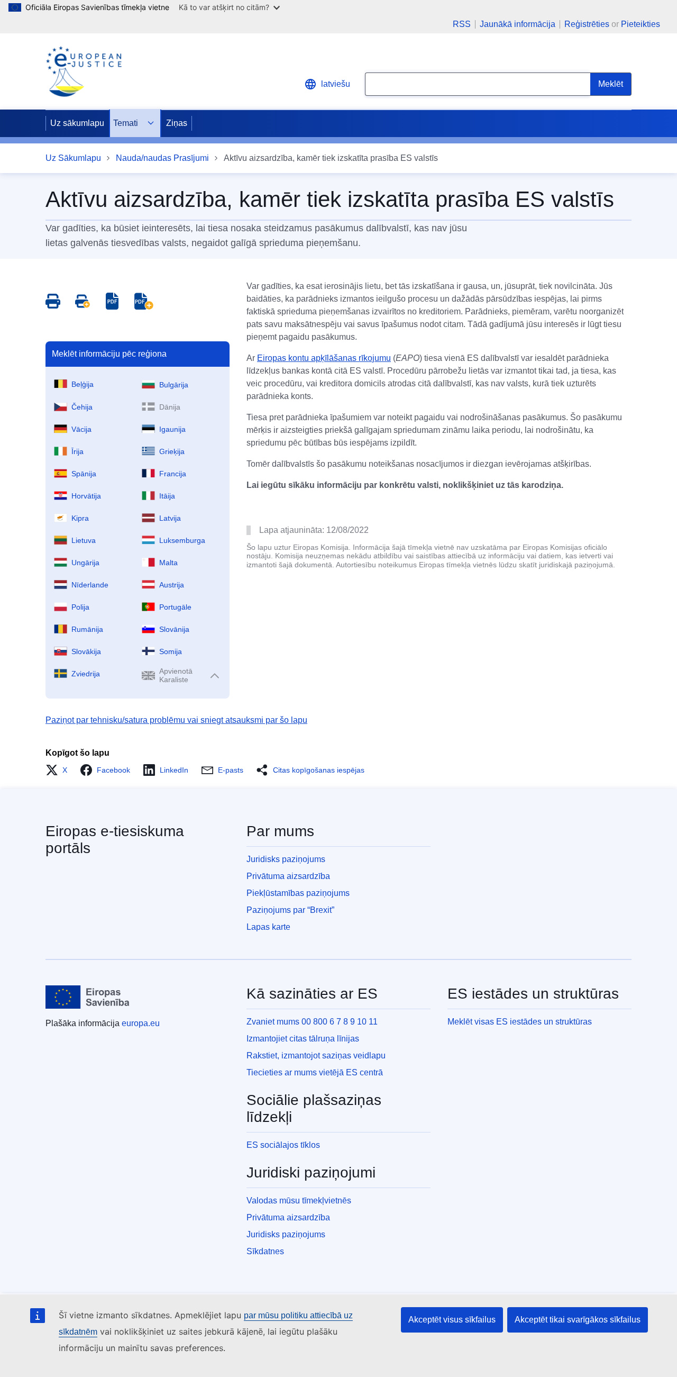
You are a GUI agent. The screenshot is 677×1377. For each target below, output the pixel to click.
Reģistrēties (586, 24)
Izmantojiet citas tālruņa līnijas (302, 1038)
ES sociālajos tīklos (283, 1144)
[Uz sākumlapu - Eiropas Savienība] (87, 997)
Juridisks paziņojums (285, 859)
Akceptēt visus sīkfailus (452, 1319)
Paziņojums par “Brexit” (290, 909)
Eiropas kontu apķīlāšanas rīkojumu (324, 358)
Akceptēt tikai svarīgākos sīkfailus (578, 1319)
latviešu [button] (335, 83)
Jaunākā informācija (517, 24)
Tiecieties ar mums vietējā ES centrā (314, 1072)
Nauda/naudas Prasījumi (162, 157)
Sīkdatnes (265, 1251)
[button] (59, 770)
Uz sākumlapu (77, 123)
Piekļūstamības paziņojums (298, 893)
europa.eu (141, 1023)
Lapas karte (268, 926)
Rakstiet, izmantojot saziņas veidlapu (316, 1055)
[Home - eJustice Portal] (83, 71)
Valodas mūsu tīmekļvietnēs (298, 1200)
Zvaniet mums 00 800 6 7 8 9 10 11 (312, 1021)
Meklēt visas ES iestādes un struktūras (519, 1021)
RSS (462, 24)
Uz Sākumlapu (73, 157)
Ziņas (176, 123)
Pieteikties (640, 24)
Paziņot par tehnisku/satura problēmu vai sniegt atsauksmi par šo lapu (176, 719)
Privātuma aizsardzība (288, 876)
